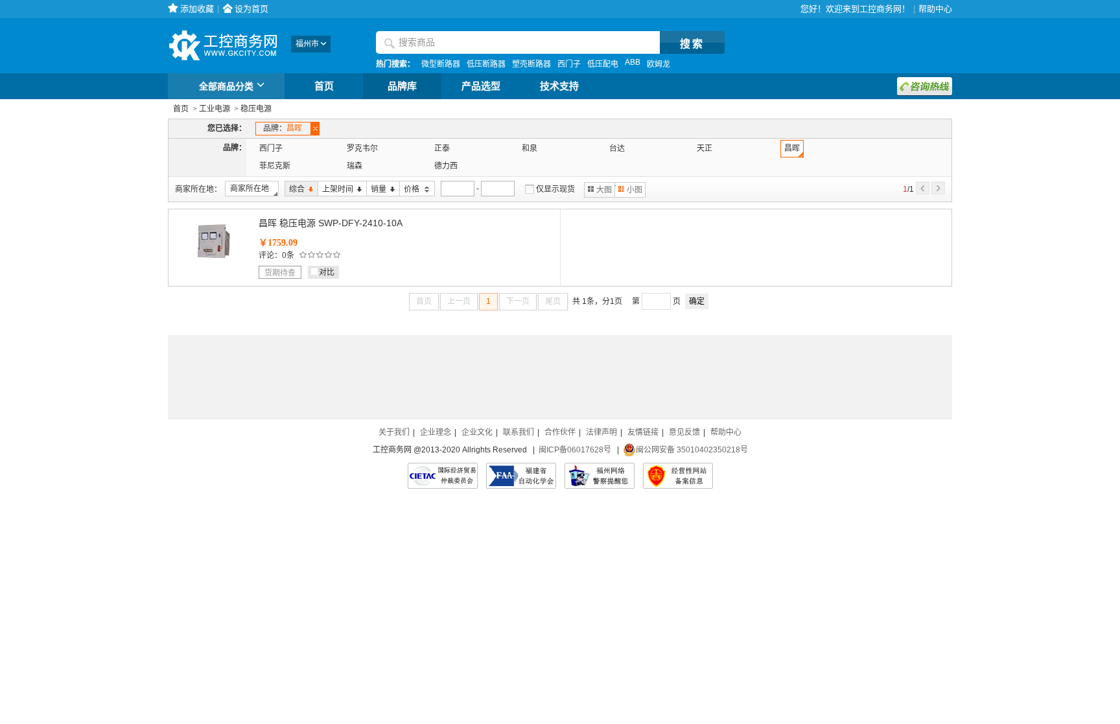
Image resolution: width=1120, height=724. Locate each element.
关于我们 (394, 432)
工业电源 (214, 108)
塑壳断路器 (531, 64)
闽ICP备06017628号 (575, 449)
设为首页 (251, 9)
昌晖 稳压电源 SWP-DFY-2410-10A (330, 223)
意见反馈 (684, 432)
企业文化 (477, 432)
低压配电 (602, 64)
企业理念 (435, 432)
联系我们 (518, 432)
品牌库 (402, 86)
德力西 (446, 165)
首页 (324, 86)
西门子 (569, 64)
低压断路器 (486, 64)
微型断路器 (440, 64)
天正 (704, 148)
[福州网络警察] (600, 476)
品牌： (282, 128)
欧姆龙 (658, 64)
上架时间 (335, 189)
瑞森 (354, 165)
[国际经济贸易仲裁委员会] (443, 476)
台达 (617, 148)
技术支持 (559, 86)
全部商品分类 (226, 86)
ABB (632, 62)
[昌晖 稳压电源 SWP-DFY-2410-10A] (213, 261)
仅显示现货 (555, 189)
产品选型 (480, 86)
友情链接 (643, 432)
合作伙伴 (560, 432)
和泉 (529, 148)
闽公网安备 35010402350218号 (692, 449)
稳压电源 (256, 108)
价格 (410, 189)
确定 (697, 301)
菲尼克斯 (274, 165)
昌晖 (792, 148)
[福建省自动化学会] (521, 476)
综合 (295, 189)
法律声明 (601, 432)
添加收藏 (197, 9)
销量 (376, 189)
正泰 (442, 148)
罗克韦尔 (362, 148)
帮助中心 (935, 9)
